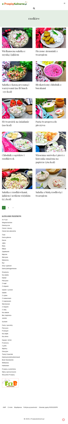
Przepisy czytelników (9, 369)
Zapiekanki (5, 251)
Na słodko (5, 275)
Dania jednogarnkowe (9, 268)
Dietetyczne (6, 225)
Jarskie (4, 318)
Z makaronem (6, 298)
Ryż (3, 263)
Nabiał (4, 278)
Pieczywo (5, 280)
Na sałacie (5, 312)
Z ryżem (4, 295)
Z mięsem (5, 286)
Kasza (4, 240)
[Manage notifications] (63, 419)
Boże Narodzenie (7, 360)
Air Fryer (5, 220)
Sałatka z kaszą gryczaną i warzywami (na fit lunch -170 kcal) (15, 88)
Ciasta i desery (7, 228)
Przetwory (5, 343)
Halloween (5, 365)
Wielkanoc (5, 363)
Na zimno (5, 336)
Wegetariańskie (7, 222)
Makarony (5, 260)
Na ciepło (5, 333)
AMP (4, 407)
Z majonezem (6, 301)
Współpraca (18, 407)
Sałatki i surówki (7, 290)
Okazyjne (5, 351)
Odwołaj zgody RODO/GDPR (48, 407)
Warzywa (5, 257)
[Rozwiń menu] (64, 3)
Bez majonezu (6, 315)
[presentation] (17, 38)
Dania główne (6, 237)
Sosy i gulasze (7, 266)
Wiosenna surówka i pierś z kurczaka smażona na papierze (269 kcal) (50, 159)
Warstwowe (6, 304)
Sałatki (4, 292)
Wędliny (4, 348)
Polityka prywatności (30, 407)
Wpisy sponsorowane (9, 372)
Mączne (4, 254)
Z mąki (4, 283)
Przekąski (5, 331)
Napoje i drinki (7, 340)
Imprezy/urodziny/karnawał (11, 357)
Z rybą (4, 309)
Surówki (4, 321)
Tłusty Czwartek (7, 354)
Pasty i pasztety (7, 325)
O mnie (10, 407)
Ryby (3, 246)
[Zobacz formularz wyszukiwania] (34, 8)
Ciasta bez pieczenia (9, 231)
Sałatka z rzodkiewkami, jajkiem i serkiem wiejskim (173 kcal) (16, 196)
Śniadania (5, 272)
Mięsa (4, 249)
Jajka (3, 243)
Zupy (3, 234)
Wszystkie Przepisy (8, 375)
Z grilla (4, 346)
